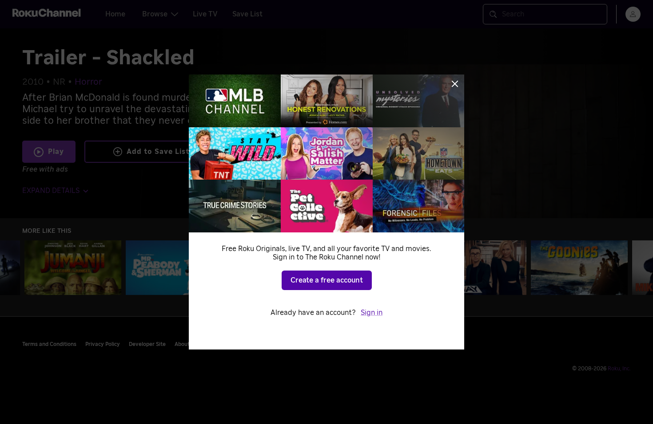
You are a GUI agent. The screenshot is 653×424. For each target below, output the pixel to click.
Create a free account (327, 280)
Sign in (371, 312)
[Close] (455, 84)
